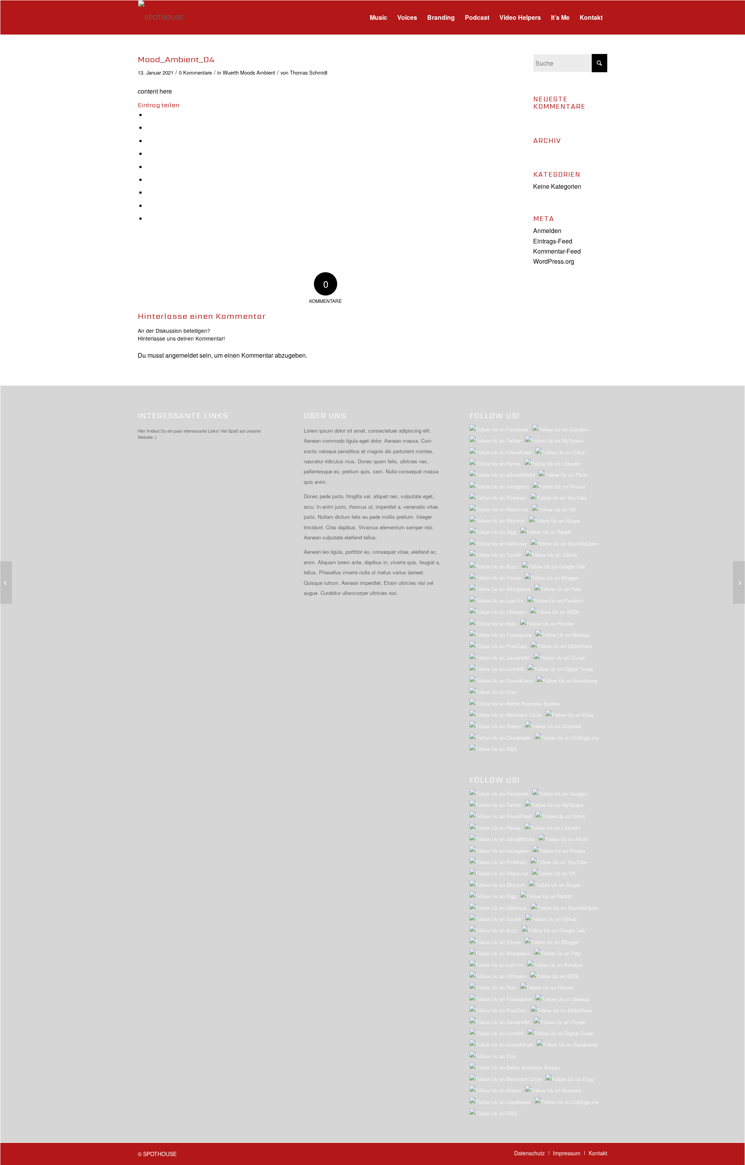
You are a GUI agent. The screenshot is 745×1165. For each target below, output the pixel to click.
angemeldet (181, 355)
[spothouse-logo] (161, 17)
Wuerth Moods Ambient (249, 72)
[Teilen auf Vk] (149, 192)
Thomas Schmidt (308, 72)
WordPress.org (553, 261)
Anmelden (547, 230)
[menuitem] (378, 17)
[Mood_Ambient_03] (6, 582)
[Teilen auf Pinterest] (149, 153)
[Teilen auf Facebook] (149, 114)
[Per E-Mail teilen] (149, 218)
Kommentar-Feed (557, 251)
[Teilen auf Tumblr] (149, 179)
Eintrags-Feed (552, 240)
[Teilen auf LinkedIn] (149, 166)
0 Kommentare (195, 72)
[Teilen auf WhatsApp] (149, 140)
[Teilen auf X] (149, 127)
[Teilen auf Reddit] (149, 205)
